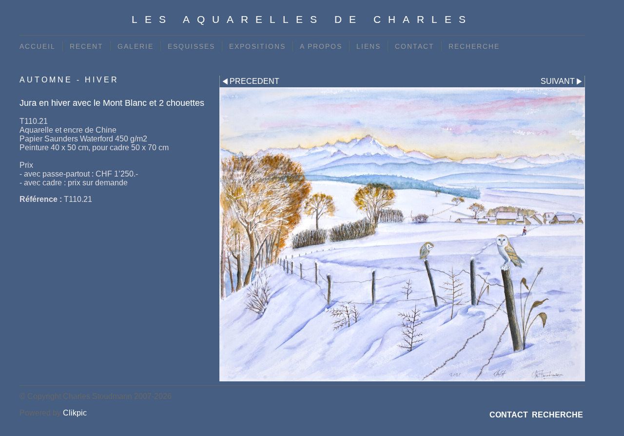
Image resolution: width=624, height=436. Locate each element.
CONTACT (414, 46)
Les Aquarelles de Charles (302, 19)
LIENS (368, 46)
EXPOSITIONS (257, 46)
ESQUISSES (191, 46)
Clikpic (75, 413)
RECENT (86, 46)
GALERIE (135, 46)
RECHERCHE (474, 46)
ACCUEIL (38, 46)
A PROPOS (321, 46)
